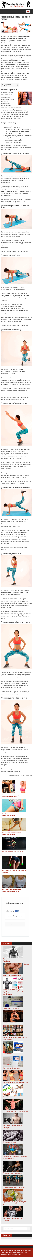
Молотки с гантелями (10, 1023)
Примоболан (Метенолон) (11, 1068)
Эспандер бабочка (9, 1097)
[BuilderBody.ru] (15, 4)
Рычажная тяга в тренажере (12, 1173)
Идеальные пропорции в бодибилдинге (11, 960)
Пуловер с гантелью (9, 1142)
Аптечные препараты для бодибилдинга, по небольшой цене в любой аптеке (15, 992)
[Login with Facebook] (16, 911)
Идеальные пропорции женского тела (15, 1082)
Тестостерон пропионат (11, 1008)
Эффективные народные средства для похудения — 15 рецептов (15, 1203)
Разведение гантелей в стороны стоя (15, 1111)
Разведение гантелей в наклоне (13, 1187)
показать (14, 85)
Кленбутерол (7, 1054)
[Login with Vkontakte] (18, 911)
